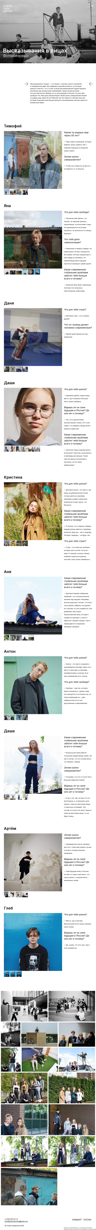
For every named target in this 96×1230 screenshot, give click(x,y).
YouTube (87, 1219)
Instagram (76, 1219)
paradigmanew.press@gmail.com (16, 1221)
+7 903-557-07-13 (11, 1219)
